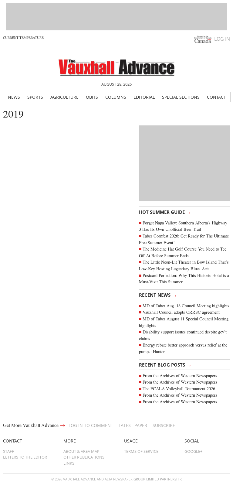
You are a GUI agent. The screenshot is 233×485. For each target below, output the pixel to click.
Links (68, 463)
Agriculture (64, 97)
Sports (35, 97)
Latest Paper (133, 425)
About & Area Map (81, 451)
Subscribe (164, 425)
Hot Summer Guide (165, 211)
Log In (222, 39)
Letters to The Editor (25, 457)
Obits (92, 97)
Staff (8, 451)
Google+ (193, 451)
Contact (216, 97)
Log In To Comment (91, 425)
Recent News (158, 294)
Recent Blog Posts (165, 364)
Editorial (144, 97)
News (14, 97)
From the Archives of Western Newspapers (180, 375)
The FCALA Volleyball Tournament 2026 (179, 388)
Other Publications (83, 457)
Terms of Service (141, 451)
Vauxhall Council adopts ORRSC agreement (181, 312)
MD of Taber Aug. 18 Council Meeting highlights (186, 306)
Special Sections (181, 97)
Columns (115, 97)
